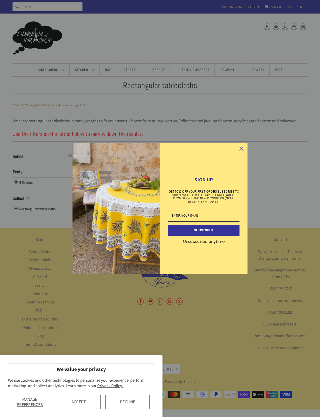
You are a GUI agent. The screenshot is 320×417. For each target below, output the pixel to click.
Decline (127, 401)
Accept (79, 401)
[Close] (242, 149)
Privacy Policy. (110, 385)
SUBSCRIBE (204, 230)
